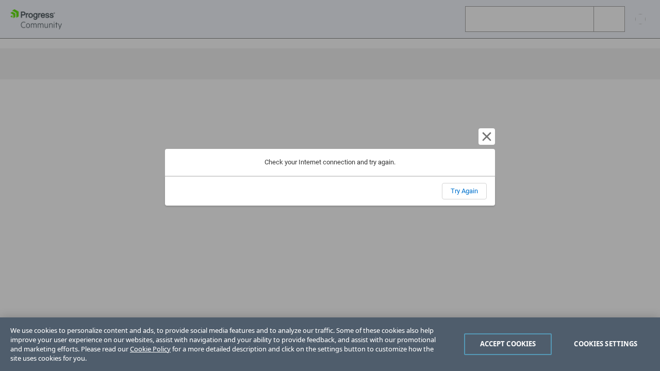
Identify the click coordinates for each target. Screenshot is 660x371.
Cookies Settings (605, 343)
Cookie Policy (150, 348)
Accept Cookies (508, 343)
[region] (330, 344)
